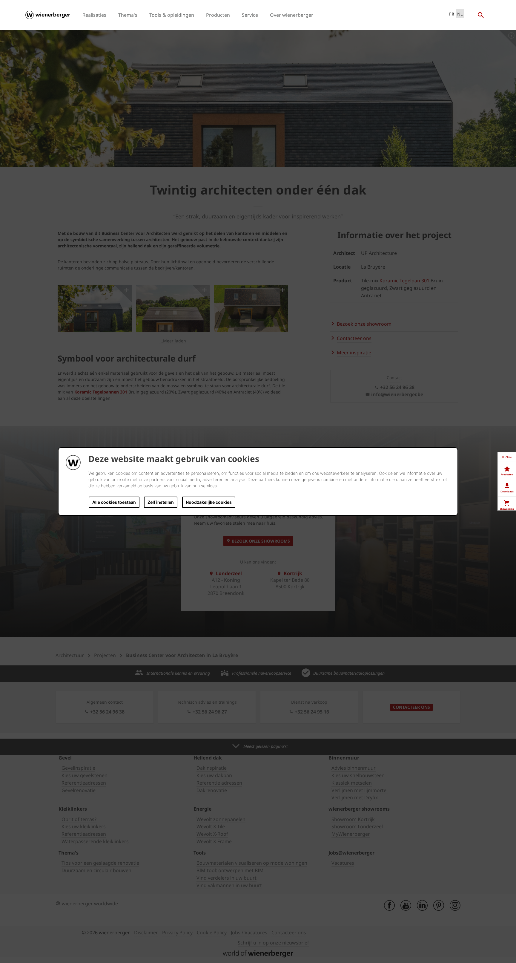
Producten (218, 15)
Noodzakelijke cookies (209, 502)
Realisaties (94, 15)
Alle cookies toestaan (114, 502)
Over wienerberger (291, 15)
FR (451, 14)
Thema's (127, 15)
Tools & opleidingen (171, 15)
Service (250, 15)
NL (460, 14)
